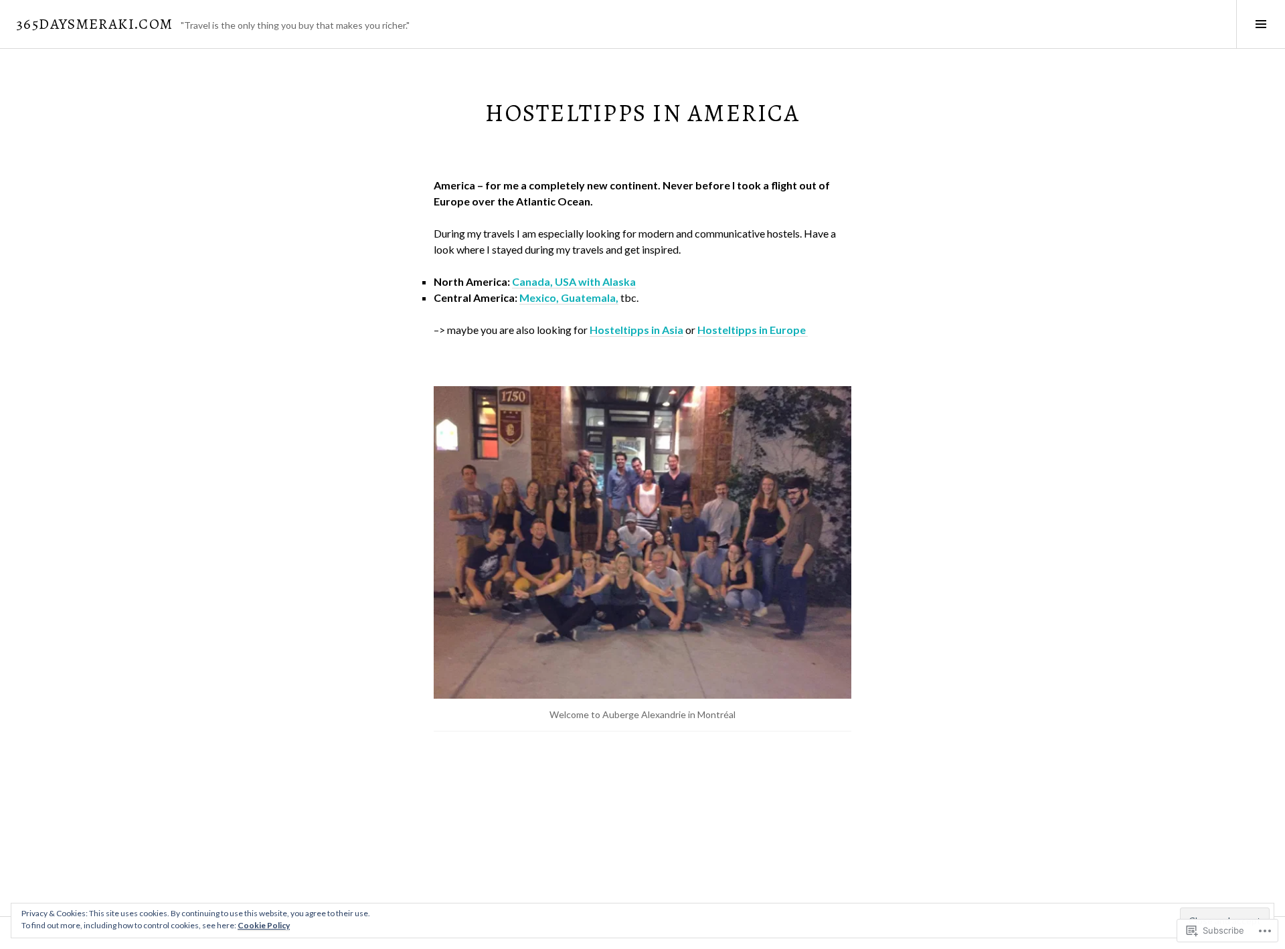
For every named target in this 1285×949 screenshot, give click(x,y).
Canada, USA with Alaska (574, 281)
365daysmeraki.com (94, 24)
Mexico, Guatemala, (568, 297)
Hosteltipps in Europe (752, 329)
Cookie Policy (264, 925)
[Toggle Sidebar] (1260, 24)
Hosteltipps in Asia (636, 329)
